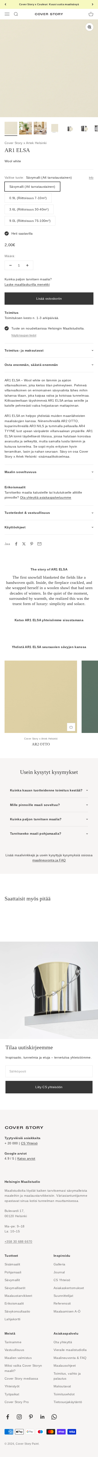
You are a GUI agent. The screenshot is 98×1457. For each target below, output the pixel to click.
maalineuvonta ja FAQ (49, 860)
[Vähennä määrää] (10, 265)
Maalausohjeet (65, 1365)
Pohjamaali (13, 1272)
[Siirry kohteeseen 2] (25, 129)
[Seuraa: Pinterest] (31, 1417)
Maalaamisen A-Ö (67, 1311)
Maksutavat (62, 1386)
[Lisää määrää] (27, 265)
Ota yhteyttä (63, 1342)
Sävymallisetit (15, 1288)
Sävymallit (12, 1280)
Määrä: (10, 256)
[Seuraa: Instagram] (19, 1417)
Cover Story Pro (17, 1402)
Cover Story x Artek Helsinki (26, 143)
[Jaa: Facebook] (16, 544)
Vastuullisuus (14, 1350)
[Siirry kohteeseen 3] (40, 129)
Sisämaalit (12, 1264)
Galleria (59, 1264)
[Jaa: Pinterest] (32, 544)
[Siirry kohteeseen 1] (11, 129)
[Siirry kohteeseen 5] (69, 129)
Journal (59, 1272)
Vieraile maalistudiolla (70, 1350)
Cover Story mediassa (21, 1378)
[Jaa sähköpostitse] (39, 544)
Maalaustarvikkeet (18, 1295)
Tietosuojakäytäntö (68, 1402)
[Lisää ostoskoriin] (71, 727)
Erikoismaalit (14, 1303)
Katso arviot (26, 1158)
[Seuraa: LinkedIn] (42, 1417)
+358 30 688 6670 (18, 1241)
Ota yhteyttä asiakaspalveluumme (45, 497)
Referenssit (62, 1303)
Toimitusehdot (64, 1394)
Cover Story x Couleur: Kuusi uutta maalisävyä (49, 4)
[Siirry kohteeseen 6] (83, 129)
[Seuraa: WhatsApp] (54, 1417)
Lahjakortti (13, 1319)
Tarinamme (13, 1342)
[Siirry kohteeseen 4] (54, 129)
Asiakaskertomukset (69, 1288)
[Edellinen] (5, 4)
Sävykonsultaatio (17, 1311)
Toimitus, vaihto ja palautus (67, 1376)
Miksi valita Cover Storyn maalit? (23, 1368)
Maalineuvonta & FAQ (70, 1358)
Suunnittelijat (63, 1295)
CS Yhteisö (29, 1143)
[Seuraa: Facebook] (8, 1417)
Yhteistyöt (12, 1386)
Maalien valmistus (18, 1358)
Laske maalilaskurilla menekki (27, 284)
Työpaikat (12, 1394)
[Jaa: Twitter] (24, 544)
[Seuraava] (92, 4)
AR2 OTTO (41, 744)
